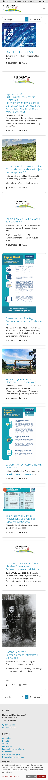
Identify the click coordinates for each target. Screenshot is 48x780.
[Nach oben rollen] (43, 775)
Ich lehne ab (31, 777)
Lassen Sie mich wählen (10, 777)
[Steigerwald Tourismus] (12, 8)
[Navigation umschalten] (44, 8)
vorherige (8, 19)
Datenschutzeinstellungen (13, 757)
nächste (37, 19)
